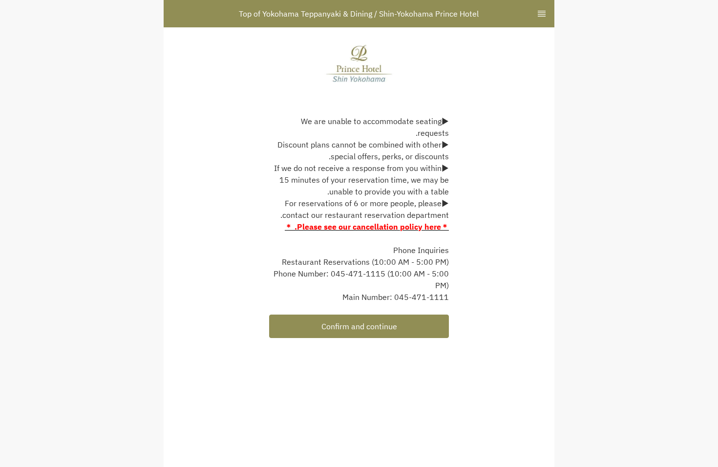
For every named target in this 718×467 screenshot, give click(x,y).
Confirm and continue (359, 326)
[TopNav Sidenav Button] (541, 13)
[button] (359, 326)
